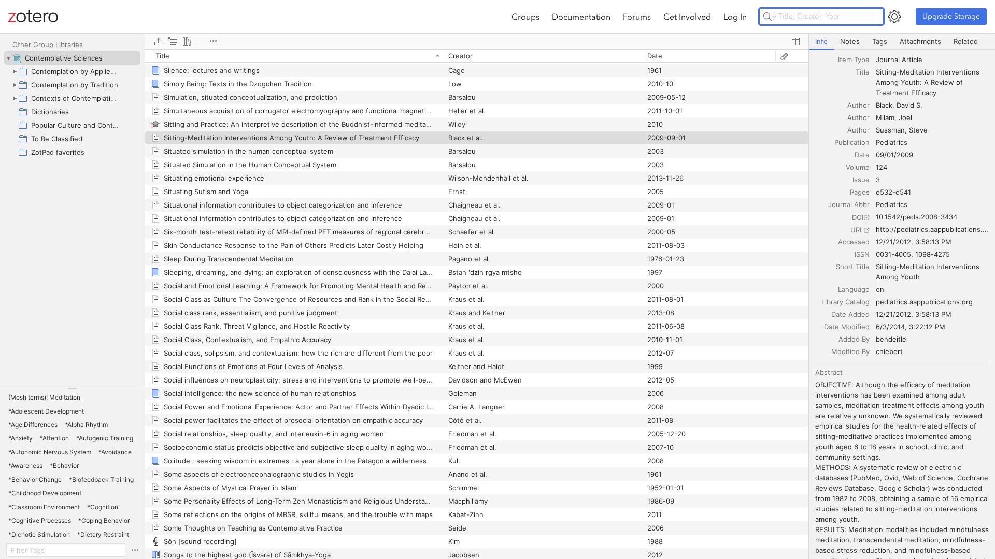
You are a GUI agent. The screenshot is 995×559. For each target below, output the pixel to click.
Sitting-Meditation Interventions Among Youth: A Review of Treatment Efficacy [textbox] (929, 82)
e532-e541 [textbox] (893, 192)
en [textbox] (880, 289)
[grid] (476, 304)
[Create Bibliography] (187, 41)
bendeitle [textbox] (891, 339)
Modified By (850, 351)
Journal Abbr (849, 204)
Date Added (850, 314)
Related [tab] (966, 41)
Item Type (854, 59)
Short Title (853, 266)
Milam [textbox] (885, 117)
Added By (854, 339)
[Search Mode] (769, 16)
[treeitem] (72, 58)
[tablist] (902, 42)
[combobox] (932, 59)
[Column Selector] (795, 41)
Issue (861, 179)
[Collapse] (8, 58)
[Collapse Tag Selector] (72, 388)
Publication (852, 142)
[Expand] (14, 71)
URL (856, 230)
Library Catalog (845, 302)
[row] (476, 56)
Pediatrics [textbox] (891, 142)
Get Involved (687, 16)
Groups (525, 16)
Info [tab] (821, 41)
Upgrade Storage (951, 16)
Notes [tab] (850, 41)
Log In (735, 16)
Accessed (854, 242)
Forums (637, 16)
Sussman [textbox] (890, 130)
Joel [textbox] (905, 117)
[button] (44, 397)
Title (863, 72)
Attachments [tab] (920, 41)
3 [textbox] (878, 179)
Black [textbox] (884, 105)
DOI (857, 217)
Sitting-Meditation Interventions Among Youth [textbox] (929, 271)
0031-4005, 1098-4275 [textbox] (913, 254)
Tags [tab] (879, 41)
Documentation (581, 16)
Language (854, 289)
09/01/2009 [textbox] (894, 155)
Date (862, 155)
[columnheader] (294, 56)
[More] (213, 41)
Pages (860, 192)
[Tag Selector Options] (134, 550)
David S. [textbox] (909, 105)
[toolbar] (476, 41)
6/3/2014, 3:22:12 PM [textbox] (910, 326)
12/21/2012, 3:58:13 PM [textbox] (913, 242)
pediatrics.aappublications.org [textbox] (924, 302)
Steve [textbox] (918, 130)
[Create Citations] (172, 41)
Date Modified (847, 326)
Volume (858, 167)
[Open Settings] (894, 16)
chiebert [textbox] (889, 351)
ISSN (862, 254)
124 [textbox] (881, 167)
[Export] (158, 41)
